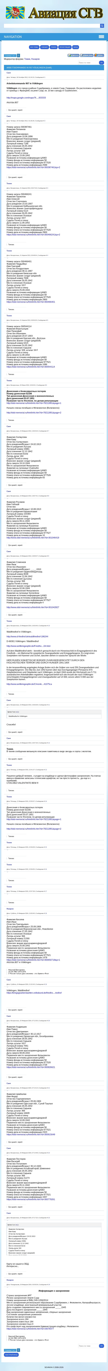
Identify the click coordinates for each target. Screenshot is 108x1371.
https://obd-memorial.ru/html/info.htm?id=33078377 (30, 1329)
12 (49, 743)
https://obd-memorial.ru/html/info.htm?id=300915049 (31, 1134)
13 (46, 769)
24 (49, 1284)
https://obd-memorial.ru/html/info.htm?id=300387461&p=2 (33, 167)
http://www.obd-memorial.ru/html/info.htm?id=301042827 (33, 607)
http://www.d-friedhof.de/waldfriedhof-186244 (27, 636)
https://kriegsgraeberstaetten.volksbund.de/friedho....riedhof (34, 993)
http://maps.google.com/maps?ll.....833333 (26, 98)
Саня (9, 73)
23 (49, 1217)
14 (46, 801)
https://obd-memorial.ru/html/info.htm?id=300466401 (31, 302)
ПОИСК (53, 47)
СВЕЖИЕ (44, 47)
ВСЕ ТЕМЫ (34, 47)
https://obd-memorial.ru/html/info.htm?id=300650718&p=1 (33, 960)
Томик (27, 59)
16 (46, 869)
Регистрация (65, 47)
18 (46, 913)
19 (46, 984)
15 (46, 847)
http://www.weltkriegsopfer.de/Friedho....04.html (28, 646)
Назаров (35, 59)
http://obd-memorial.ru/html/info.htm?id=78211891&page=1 (34, 403)
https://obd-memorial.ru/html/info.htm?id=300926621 (31, 1067)
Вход (76, 47)
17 (46, 891)
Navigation (13, 37)
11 (49, 705)
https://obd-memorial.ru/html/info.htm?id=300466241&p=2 (33, 235)
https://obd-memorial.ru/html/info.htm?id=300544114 (31, 367)
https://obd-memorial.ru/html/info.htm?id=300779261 (31, 1199)
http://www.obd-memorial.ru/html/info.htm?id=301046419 (33, 538)
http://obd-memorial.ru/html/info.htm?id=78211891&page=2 (34, 413)
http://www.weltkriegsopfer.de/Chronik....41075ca (29, 684)
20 (49, 1020)
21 (49, 1088)
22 (49, 1153)
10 (49, 625)
